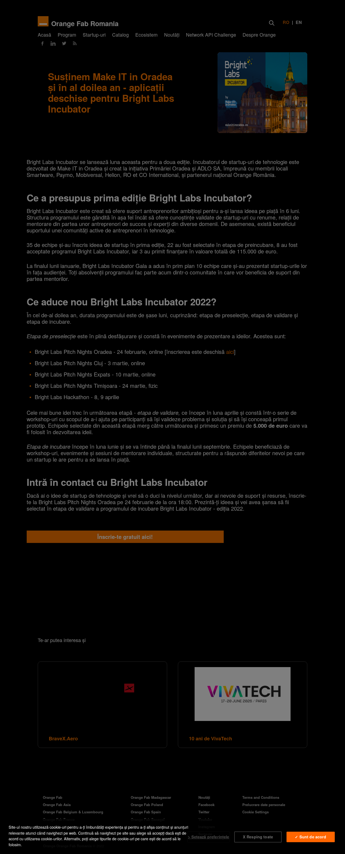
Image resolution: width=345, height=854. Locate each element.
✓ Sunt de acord (310, 836)
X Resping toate (258, 836)
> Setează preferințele (208, 836)
